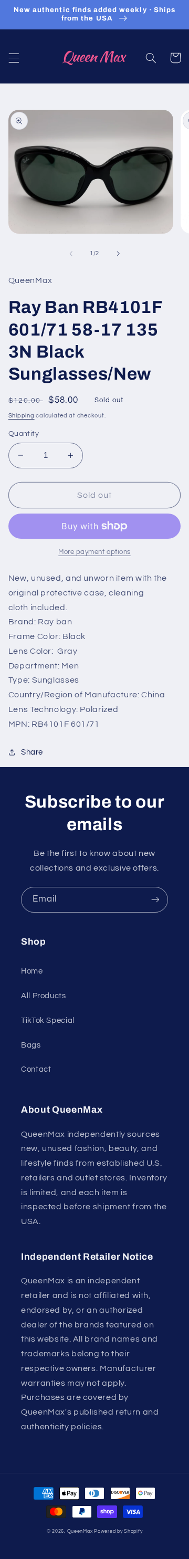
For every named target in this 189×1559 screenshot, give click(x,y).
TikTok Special (48, 1020)
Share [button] (32, 752)
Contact (36, 1069)
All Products (43, 996)
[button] (14, 58)
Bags (31, 1045)
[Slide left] (70, 253)
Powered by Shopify (118, 1531)
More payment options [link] (94, 552)
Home (32, 971)
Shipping (21, 415)
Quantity (23, 433)
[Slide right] (118, 253)
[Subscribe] (155, 900)
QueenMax (80, 1531)
